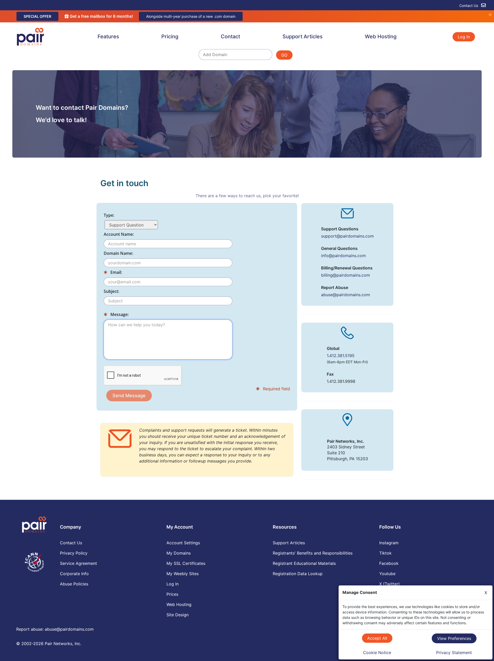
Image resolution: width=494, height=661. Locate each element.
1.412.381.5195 (341, 355)
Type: (109, 215)
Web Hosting (380, 36)
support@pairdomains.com (347, 236)
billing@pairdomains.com (345, 275)
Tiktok (385, 553)
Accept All (377, 638)
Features (108, 36)
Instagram (389, 542)
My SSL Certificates (185, 563)
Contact (230, 36)
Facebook (389, 563)
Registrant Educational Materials (304, 563)
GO (284, 55)
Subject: (111, 291)
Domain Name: (118, 253)
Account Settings (183, 542)
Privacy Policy (73, 553)
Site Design (177, 614)
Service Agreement (78, 563)
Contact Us (469, 5)
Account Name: (119, 234)
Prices (172, 594)
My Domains (178, 553)
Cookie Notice (377, 652)
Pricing (169, 36)
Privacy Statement (454, 652)
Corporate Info (74, 573)
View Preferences (454, 638)
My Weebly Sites (182, 573)
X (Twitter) (389, 583)
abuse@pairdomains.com (345, 294)
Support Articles (303, 36)
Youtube (387, 573)
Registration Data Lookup (298, 573)
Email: (115, 272)
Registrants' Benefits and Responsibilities (312, 553)
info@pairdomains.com (343, 255)
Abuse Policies (74, 583)
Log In (464, 36)
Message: (119, 314)
